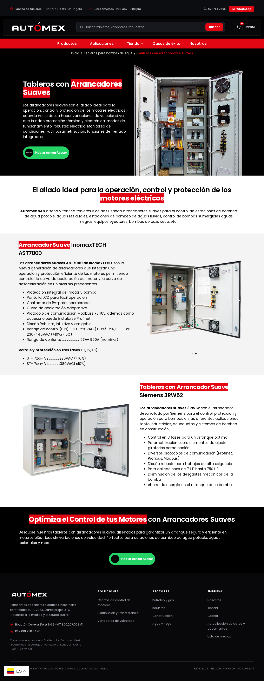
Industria (158, 608)
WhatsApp (243, 9)
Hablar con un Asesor (51, 153)
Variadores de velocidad (116, 621)
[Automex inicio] (38, 27)
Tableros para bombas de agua (108, 53)
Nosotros (198, 43)
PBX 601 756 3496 (27, 631)
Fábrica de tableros (48, 9)
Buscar (214, 27)
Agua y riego (161, 624)
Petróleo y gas (163, 600)
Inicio (75, 53)
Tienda (133, 43)
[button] (149, 300)
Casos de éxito (166, 43)
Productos (67, 43)
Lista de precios (219, 636)
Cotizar (212, 616)
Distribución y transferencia (118, 613)
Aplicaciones (102, 43)
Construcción (162, 616)
